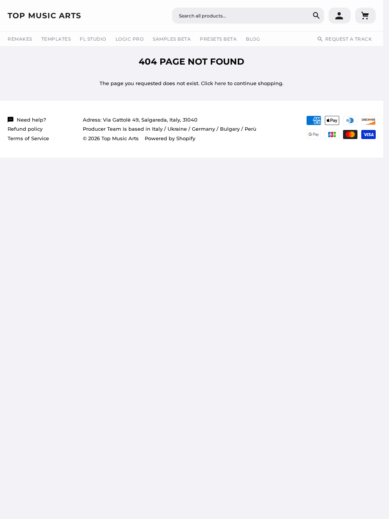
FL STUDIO (93, 39)
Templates (56, 39)
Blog (253, 39)
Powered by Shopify (170, 138)
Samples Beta (172, 39)
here (220, 83)
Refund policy (25, 129)
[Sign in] (340, 16)
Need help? (31, 120)
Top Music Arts (44, 15)
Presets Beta (218, 39)
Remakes (20, 39)
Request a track (348, 39)
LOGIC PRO (129, 39)
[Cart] (365, 16)
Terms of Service (28, 138)
